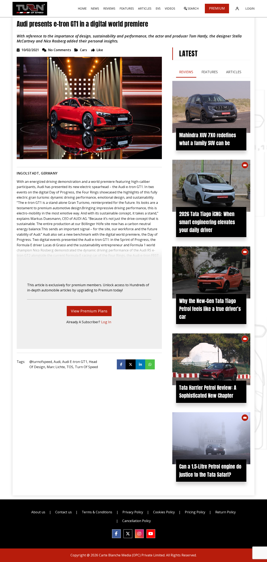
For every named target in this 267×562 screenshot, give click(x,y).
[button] (191, 8)
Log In (106, 322)
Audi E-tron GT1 (74, 361)
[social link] (116, 533)
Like (99, 50)
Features (210, 72)
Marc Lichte (56, 367)
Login (249, 8)
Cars (83, 50)
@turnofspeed (40, 361)
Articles (233, 72)
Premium (217, 8)
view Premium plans (89, 310)
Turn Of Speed (86, 367)
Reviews (186, 72)
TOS (70, 367)
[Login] (237, 8)
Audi (57, 361)
